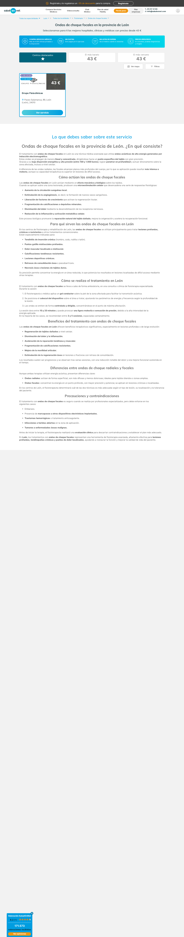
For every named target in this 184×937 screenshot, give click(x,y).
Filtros (157, 66)
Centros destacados (42, 55)
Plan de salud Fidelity (102, 10)
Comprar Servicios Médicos (53, 10)
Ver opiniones (19, 934)
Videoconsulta (73, 11)
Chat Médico (87, 10)
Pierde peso (121, 11)
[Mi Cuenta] (178, 11)
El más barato (92, 57)
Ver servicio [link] (42, 112)
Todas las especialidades (28, 18)
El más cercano (141, 57)
